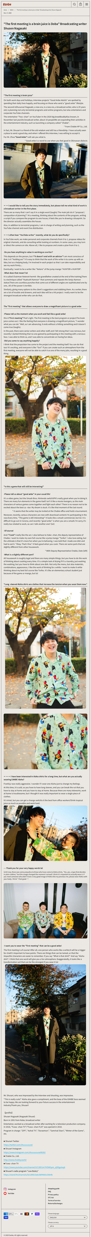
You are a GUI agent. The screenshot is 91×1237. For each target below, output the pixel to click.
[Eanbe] (7, 4)
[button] (74, 4)
